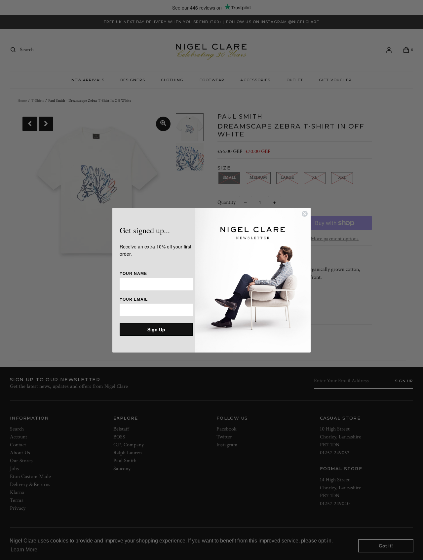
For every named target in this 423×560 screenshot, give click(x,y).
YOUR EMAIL (134, 299)
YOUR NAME (133, 273)
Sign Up (156, 329)
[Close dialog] (304, 213)
